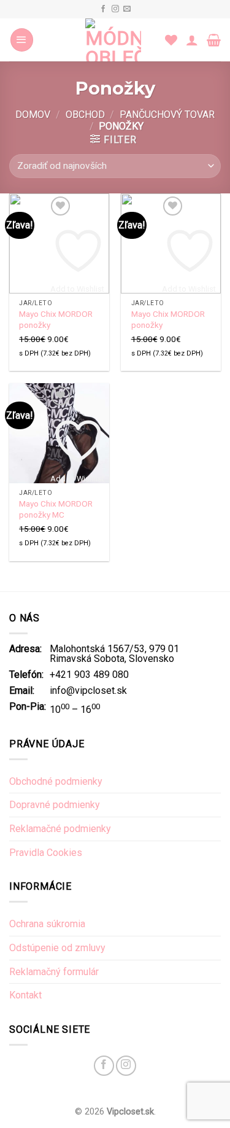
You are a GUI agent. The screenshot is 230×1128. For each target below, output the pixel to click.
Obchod (85, 114)
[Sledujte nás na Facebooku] (103, 9)
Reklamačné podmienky (60, 828)
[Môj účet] (192, 39)
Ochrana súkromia (47, 924)
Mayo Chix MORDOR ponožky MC (56, 509)
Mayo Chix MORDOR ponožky (56, 319)
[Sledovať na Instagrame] (115, 9)
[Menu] (22, 40)
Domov (32, 114)
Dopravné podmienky (54, 805)
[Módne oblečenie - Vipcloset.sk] (113, 39)
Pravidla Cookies (45, 852)
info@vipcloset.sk (88, 690)
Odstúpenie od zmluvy (57, 948)
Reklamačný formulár (54, 972)
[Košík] (214, 39)
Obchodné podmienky (55, 781)
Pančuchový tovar (167, 114)
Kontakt (25, 995)
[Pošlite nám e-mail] (127, 9)
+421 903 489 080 (89, 674)
